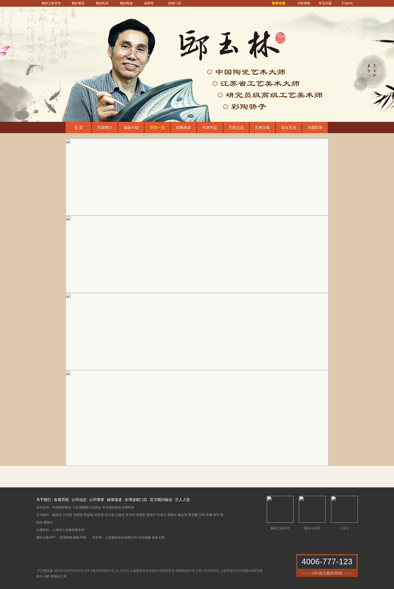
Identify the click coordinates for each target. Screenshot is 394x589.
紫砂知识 (102, 3)
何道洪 (161, 515)
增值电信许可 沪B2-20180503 (197, 571)
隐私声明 (79, 537)
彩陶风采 (183, 127)
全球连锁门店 (136, 499)
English (347, 3)
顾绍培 (57, 515)
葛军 (216, 515)
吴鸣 (202, 515)
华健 (209, 515)
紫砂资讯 (78, 3)
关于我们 (43, 499)
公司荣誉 (96, 499)
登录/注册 (278, 3)
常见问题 (325, 3)
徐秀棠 (141, 515)
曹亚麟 (193, 515)
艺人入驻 (182, 499)
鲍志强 (182, 515)
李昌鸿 (130, 515)
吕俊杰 (120, 515)
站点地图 (144, 537)
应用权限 (66, 537)
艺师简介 (104, 127)
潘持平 (151, 515)
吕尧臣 (67, 515)
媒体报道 (114, 499)
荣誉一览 (157, 127)
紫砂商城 (126, 3)
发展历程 (61, 499)
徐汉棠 (109, 515)
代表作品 (209, 127)
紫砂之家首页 (51, 3)
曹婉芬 (48, 522)
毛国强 (78, 515)
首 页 (78, 127)
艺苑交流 (236, 127)
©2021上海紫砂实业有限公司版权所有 (147, 571)
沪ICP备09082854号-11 (101, 571)
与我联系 (314, 127)
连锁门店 (174, 3)
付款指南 (303, 3)
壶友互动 (288, 127)
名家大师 (158, 537)
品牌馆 (149, 3)
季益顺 (88, 515)
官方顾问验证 (161, 499)
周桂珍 (172, 515)
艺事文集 (262, 127)
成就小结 (131, 127)
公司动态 (79, 499)
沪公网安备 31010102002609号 (60, 571)
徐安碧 (99, 515)
